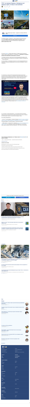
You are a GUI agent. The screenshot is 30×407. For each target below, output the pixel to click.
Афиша (2, 395)
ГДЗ (2, 372)
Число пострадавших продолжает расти (6, 261)
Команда (16, 348)
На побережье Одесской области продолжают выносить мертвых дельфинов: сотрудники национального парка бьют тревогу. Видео (12, 228)
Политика (16, 354)
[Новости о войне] (2, 200)
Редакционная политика (4, 141)
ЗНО (2, 374)
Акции (2, 380)
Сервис (16, 380)
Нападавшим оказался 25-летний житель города (7, 266)
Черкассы (3, 363)
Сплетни (16, 395)
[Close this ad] (29, 402)
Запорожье (3, 362)
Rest (2, 299)
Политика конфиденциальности (18, 349)
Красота (3, 396)
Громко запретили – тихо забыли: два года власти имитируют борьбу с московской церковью (12, 312)
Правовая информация (4, 349)
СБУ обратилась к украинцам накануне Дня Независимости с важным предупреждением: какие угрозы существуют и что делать (13, 217)
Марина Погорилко (6, 6)
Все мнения (3, 343)
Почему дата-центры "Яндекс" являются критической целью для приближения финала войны (13, 303)
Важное (3, 201)
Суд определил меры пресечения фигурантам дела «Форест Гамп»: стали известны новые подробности (15, 270)
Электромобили (17, 379)
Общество (16, 357)
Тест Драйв (3, 379)
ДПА (15, 373)
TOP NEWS (3, 244)
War (9, 6)
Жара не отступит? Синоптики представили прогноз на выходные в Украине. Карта (12, 223)
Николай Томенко (4, 313)
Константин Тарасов (4, 304)
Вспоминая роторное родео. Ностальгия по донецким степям (10, 338)
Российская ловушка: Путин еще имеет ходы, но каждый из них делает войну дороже (13, 307)
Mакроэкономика (17, 388)
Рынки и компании (4, 388)
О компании (3, 348)
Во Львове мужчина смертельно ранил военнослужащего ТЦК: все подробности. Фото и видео (14, 265)
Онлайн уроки (3, 373)
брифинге (6, 53)
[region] (15, 47)
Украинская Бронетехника (5, 335)
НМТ (15, 374)
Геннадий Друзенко (4, 326)
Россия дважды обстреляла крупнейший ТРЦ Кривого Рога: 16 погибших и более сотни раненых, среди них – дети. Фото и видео (14, 260)
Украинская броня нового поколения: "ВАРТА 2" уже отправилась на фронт (12, 334)
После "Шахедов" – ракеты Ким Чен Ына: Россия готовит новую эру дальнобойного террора (11, 330)
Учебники (16, 372)
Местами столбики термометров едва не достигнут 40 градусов (9, 224)
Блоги (2, 357)
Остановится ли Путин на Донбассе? (7, 325)
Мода (15, 396)
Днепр (15, 362)
